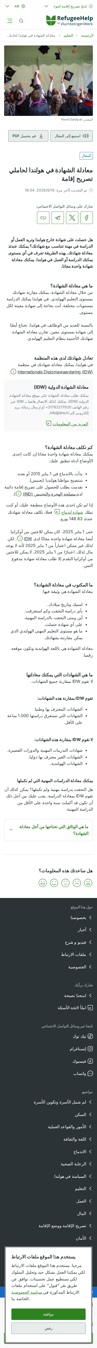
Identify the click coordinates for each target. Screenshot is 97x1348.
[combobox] (68, 6)
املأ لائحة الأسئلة (72, 1007)
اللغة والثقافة (74, 1139)
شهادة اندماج (72, 512)
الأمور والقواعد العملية (67, 1126)
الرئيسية (87, 35)
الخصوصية (77, 966)
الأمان (81, 1238)
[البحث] (21, 21)
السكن (80, 1114)
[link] (69, 20)
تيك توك (79, 1036)
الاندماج (79, 1151)
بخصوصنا (78, 917)
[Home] (69, 20)
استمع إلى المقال (67, 136)
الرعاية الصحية (73, 1163)
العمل (81, 1201)
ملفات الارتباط (73, 954)
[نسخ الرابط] (43, 218)
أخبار (82, 929)
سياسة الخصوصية (27, 1292)
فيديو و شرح (75, 942)
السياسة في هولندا (70, 1176)
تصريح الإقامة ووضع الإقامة (62, 1225)
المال (81, 1213)
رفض (48, 1328)
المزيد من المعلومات (70, 423)
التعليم (68, 35)
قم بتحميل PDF (24, 136)
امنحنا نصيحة (75, 995)
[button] (51, 371)
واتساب (79, 1073)
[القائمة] (10, 21)
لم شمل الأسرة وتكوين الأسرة (60, 1102)
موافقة (48, 1314)
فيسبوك (79, 1061)
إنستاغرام (78, 1048)
